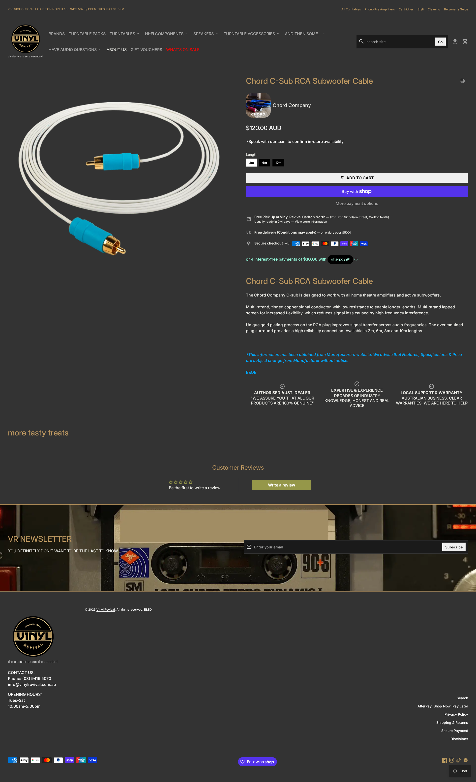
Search (462, 698)
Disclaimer (459, 739)
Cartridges (406, 9)
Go (440, 42)
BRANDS (57, 35)
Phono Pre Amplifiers (380, 9)
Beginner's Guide (456, 9)
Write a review (281, 485)
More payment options (357, 203)
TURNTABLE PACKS (87, 33)
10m (278, 162)
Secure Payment (454, 730)
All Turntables (351, 9)
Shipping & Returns (452, 722)
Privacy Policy (456, 714)
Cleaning (434, 9)
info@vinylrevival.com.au (32, 684)
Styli (420, 9)
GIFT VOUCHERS (147, 51)
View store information (311, 221)
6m (264, 162)
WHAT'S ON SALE (184, 51)
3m (251, 162)
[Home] (25, 41)
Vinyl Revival (105, 609)
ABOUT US (117, 51)
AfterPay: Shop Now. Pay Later (442, 706)
